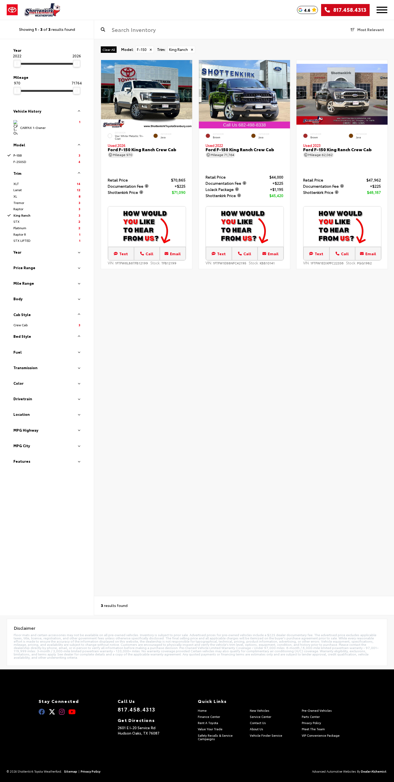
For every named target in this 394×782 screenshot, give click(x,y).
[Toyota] (12, 10)
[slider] (17, 63)
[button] (188, 93)
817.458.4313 (348, 10)
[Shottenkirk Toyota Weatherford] (42, 10)
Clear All (108, 49)
